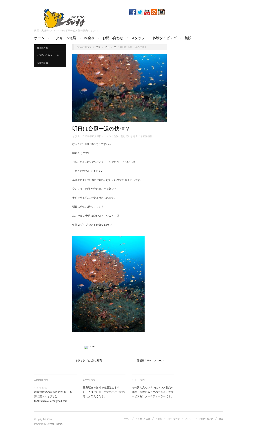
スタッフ (138, 38)
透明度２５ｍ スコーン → (152, 360)
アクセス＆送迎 (64, 38)
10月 (107, 47)
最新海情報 (146, 136)
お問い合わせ (113, 38)
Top (247, 422)
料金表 (89, 38)
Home (88, 47)
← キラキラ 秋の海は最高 (87, 360)
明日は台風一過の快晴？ (101, 128)
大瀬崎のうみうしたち (48, 55)
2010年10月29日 (93, 136)
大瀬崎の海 (42, 47)
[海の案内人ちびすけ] (64, 17)
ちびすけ (77, 136)
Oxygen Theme (54, 423)
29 (115, 47)
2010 (98, 47)
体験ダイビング (165, 38)
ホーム (39, 38)
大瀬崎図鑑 (42, 62)
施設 (188, 38)
